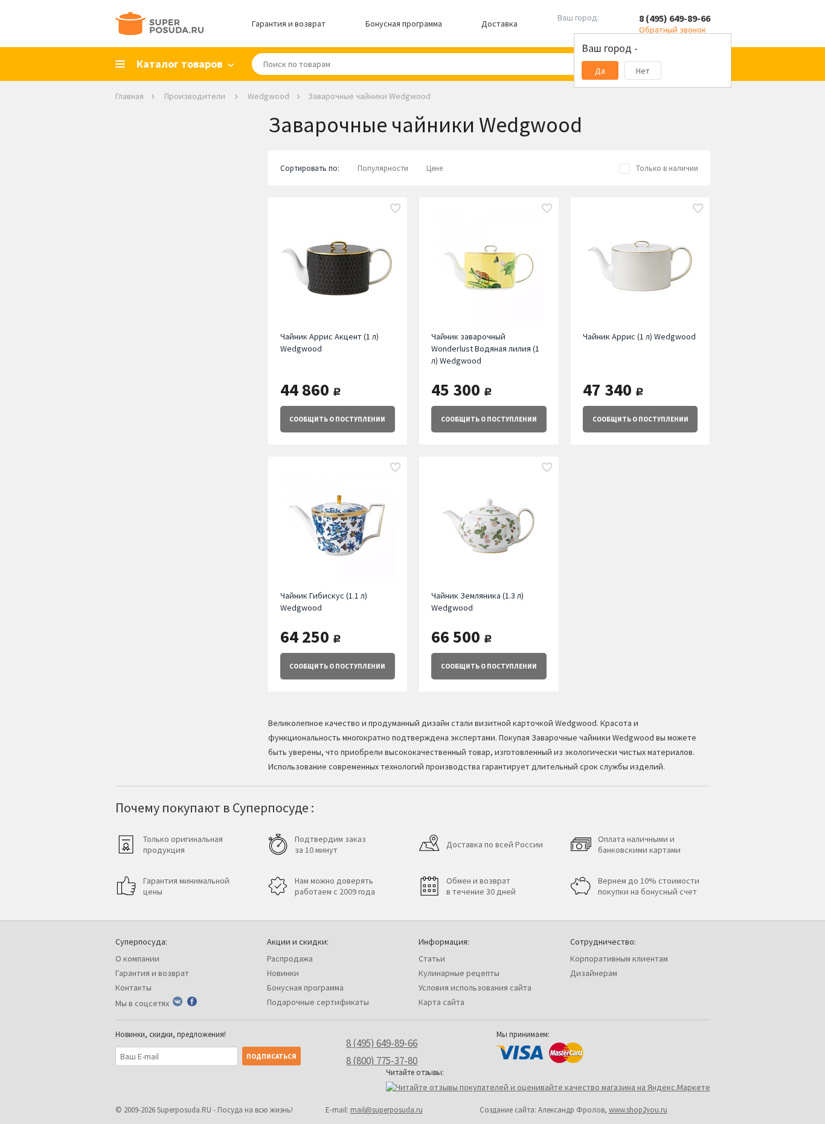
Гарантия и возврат (289, 23)
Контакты (133, 987)
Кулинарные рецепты (459, 973)
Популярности (383, 168)
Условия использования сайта (475, 987)
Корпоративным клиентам (619, 958)
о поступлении (337, 419)
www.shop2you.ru (638, 1110)
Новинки (283, 973)
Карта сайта (441, 1002)
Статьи (432, 958)
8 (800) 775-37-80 (381, 1060)
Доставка (499, 23)
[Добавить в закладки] (395, 209)
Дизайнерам (593, 973)
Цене (434, 168)
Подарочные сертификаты (318, 1002)
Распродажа (290, 958)
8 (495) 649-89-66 (674, 18)
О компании (137, 958)
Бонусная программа (403, 23)
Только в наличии (667, 168)
